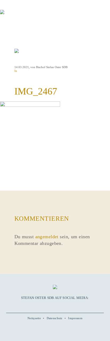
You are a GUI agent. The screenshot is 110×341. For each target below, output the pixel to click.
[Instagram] (55, 305)
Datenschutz (54, 318)
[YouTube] (49, 305)
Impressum (75, 318)
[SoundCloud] (61, 305)
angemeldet (46, 236)
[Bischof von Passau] (32, 16)
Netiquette (34, 318)
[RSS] (67, 305)
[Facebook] (43, 305)
